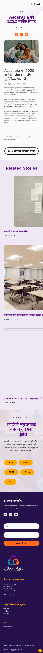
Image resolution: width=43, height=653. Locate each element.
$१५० (26, 462)
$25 (11, 462)
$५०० (27, 472)
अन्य (10, 481)
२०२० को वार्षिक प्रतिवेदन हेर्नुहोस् (21, 151)
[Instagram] (16, 34)
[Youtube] (26, 34)
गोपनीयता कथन (8, 627)
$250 (12, 472)
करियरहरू (6, 608)
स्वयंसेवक (6, 611)
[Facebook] (21, 34)
